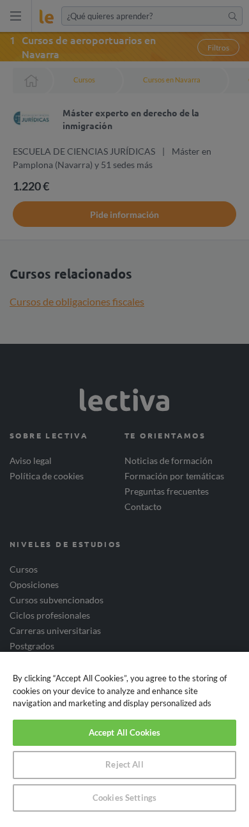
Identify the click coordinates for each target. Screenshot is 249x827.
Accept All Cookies (124, 732)
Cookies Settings (124, 797)
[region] (124, 739)
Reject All (124, 764)
